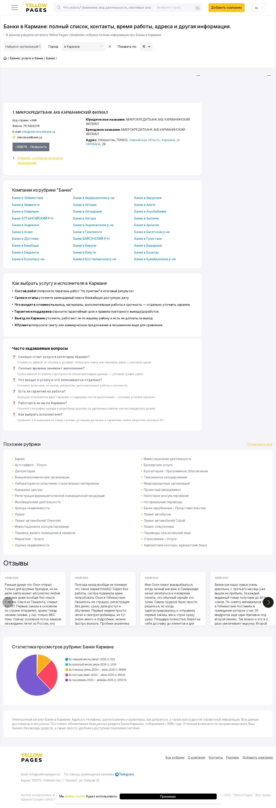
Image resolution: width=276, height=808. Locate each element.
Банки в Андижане (25, 225)
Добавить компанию (226, 7)
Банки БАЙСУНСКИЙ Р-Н (91, 238)
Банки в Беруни (84, 245)
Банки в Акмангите (26, 204)
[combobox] (178, 7)
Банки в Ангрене (146, 218)
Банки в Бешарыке (148, 245)
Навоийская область (144, 140)
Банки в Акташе (84, 204)
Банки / (51, 58)
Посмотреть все (260, 444)
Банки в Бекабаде (25, 245)
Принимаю (168, 796)
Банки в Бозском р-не (28, 259)
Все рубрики (175, 757)
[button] (47, 160)
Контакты (216, 757)
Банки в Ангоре (84, 218)
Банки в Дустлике (25, 238)
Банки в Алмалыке (25, 211)
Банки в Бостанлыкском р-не (94, 259)
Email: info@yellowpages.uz (40, 774)
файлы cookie (75, 796)
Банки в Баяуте (84, 252)
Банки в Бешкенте (25, 252)
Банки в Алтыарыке (87, 211)
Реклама (232, 757)
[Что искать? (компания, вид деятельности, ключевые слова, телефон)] (59, 7)
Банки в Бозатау (146, 252)
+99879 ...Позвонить (31, 147)
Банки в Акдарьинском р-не (94, 198)
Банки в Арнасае (146, 225)
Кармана (168, 140)
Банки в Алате (144, 204)
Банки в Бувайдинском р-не (155, 259)
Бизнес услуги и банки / (27, 58)
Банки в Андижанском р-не (93, 225)
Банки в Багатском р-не (152, 232)
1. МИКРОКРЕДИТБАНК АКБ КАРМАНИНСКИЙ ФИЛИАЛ (60, 112)
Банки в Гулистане (148, 238)
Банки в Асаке (22, 232)
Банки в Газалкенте (87, 232)
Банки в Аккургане (148, 198)
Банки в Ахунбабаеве (150, 211)
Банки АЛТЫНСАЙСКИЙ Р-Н (32, 218)
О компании (196, 757)
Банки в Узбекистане (27, 198)
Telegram (126, 774)
